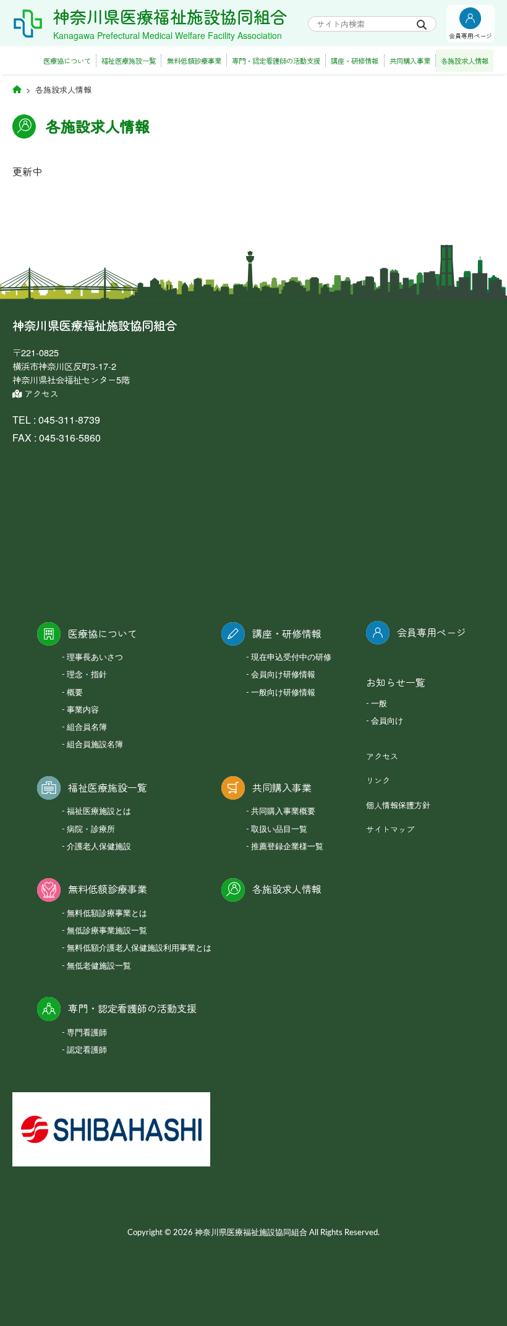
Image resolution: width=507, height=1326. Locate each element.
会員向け (387, 721)
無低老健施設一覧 (99, 966)
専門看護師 (87, 1033)
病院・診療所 (91, 830)
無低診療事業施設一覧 (107, 931)
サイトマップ (390, 829)
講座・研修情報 (354, 61)
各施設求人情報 (464, 61)
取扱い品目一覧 (279, 830)
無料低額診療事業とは (107, 914)
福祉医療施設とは (99, 812)
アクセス (40, 393)
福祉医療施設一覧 (128, 61)
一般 (379, 704)
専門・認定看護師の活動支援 (276, 61)
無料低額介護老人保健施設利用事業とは (139, 948)
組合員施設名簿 (95, 745)
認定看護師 (87, 1050)
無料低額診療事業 (194, 61)
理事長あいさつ (95, 658)
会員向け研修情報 (283, 675)
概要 (75, 693)
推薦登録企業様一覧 (287, 847)
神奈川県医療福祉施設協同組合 (170, 16)
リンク (378, 780)
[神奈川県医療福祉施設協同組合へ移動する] (16, 89)
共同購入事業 (410, 61)
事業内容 (83, 710)
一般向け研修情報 (283, 693)
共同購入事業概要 (283, 812)
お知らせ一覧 (395, 682)
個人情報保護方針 (398, 805)
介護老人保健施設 (99, 847)
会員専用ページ (431, 632)
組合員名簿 (87, 728)
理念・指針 (87, 675)
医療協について (67, 61)
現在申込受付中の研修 (291, 658)
